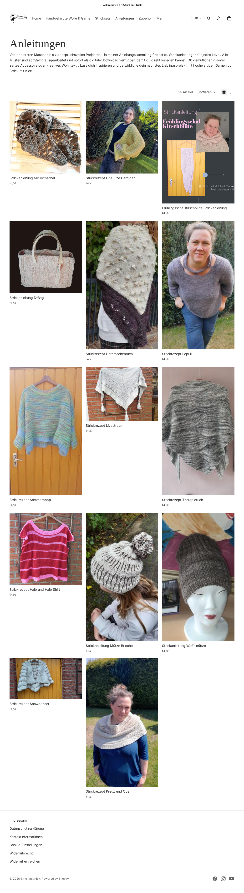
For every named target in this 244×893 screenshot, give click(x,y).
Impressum (18, 820)
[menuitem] (160, 18)
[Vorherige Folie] (17, 257)
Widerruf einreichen (25, 861)
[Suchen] (208, 18)
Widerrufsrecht (21, 853)
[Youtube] (231, 879)
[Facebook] (215, 879)
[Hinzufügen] (74, 166)
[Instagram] (223, 879)
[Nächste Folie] (75, 257)
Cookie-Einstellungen (26, 845)
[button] (207, 92)
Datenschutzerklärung (27, 828)
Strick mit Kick (30, 878)
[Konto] (219, 18)
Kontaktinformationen (26, 836)
